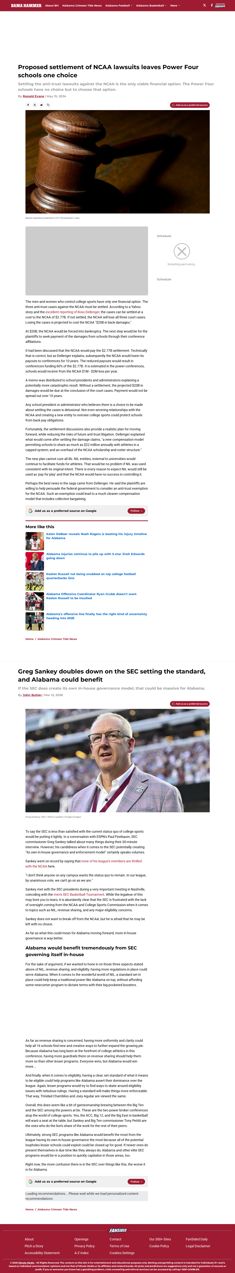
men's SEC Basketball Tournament (79, 894)
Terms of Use (119, 1246)
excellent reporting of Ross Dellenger (72, 312)
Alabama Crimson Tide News (82, 5)
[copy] (48, 104)
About (29, 1239)
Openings (81, 1239)
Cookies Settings (122, 1253)
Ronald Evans (33, 96)
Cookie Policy (159, 1246)
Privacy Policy (84, 1246)
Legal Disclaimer (198, 1246)
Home (29, 639)
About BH (52, 5)
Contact (115, 1239)
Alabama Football (117, 5)
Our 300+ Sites (160, 1239)
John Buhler (32, 695)
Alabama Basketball (150, 5)
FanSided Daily (197, 1239)
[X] (204, 5)
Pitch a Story (34, 1246)
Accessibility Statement (42, 1253)
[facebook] (212, 5)
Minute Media (26, 1262)
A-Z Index (81, 1253)
